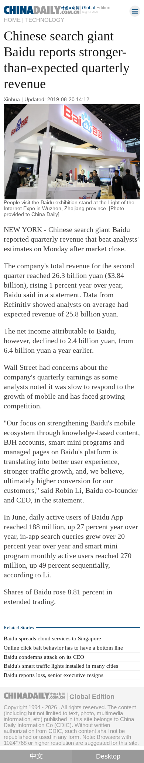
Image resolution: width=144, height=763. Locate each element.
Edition (96, 7)
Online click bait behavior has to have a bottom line (63, 648)
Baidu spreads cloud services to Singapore (52, 638)
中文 (36, 756)
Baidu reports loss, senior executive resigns (53, 675)
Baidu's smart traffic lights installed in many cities (61, 666)
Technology (44, 20)
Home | (14, 20)
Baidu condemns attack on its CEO (44, 657)
